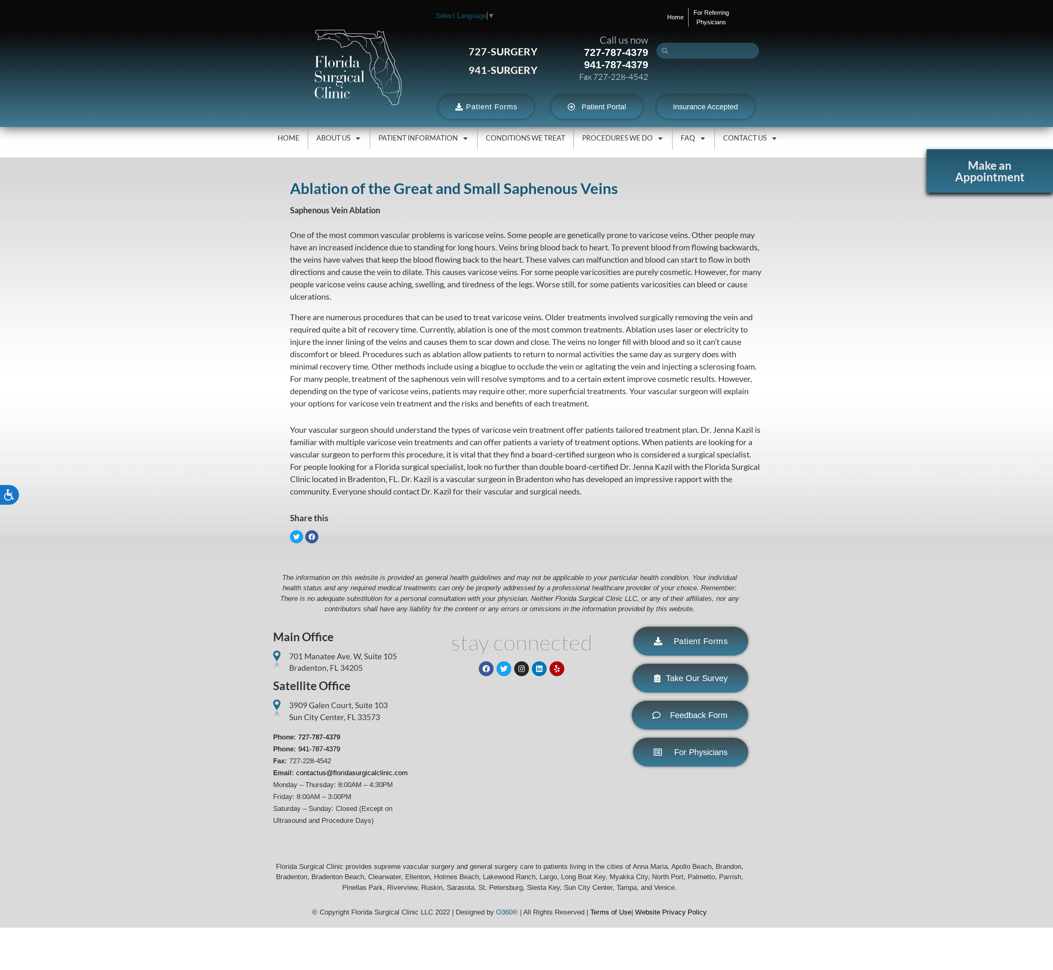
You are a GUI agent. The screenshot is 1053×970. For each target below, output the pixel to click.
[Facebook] (486, 668)
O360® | (509, 912)
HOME (288, 138)
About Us (333, 138)
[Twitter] (503, 668)
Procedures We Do (617, 138)
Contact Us (745, 138)
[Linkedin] (539, 668)
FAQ (688, 138)
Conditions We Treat (525, 138)
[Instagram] (521, 668)
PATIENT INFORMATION (418, 138)
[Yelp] (557, 668)
